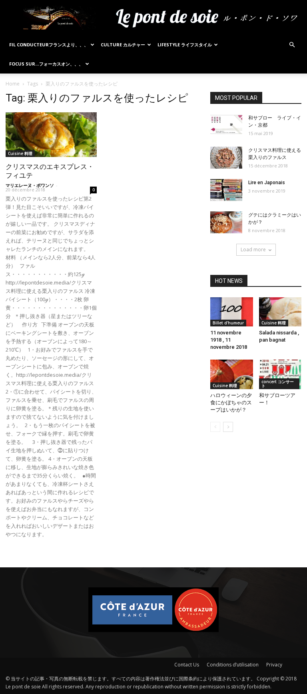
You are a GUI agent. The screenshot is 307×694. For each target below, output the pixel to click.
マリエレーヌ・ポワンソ (30, 185)
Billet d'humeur (228, 323)
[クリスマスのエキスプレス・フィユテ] (51, 134)
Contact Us (186, 664)
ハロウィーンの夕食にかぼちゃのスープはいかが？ (231, 402)
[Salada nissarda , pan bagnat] (280, 311)
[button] (291, 45)
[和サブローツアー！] (280, 374)
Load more (253, 249)
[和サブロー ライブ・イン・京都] (226, 125)
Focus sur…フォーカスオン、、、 (46, 64)
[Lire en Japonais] (226, 190)
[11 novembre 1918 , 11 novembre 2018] (231, 311)
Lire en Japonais (266, 182)
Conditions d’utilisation (233, 664)
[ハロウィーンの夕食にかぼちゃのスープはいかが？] (231, 374)
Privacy (274, 664)
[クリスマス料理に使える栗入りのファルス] (226, 158)
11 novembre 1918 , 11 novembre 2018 (228, 340)
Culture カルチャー (123, 45)
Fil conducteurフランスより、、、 (48, 45)
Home (13, 83)
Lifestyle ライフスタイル (184, 45)
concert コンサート (277, 383)
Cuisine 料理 (20, 153)
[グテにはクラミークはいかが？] (226, 222)
